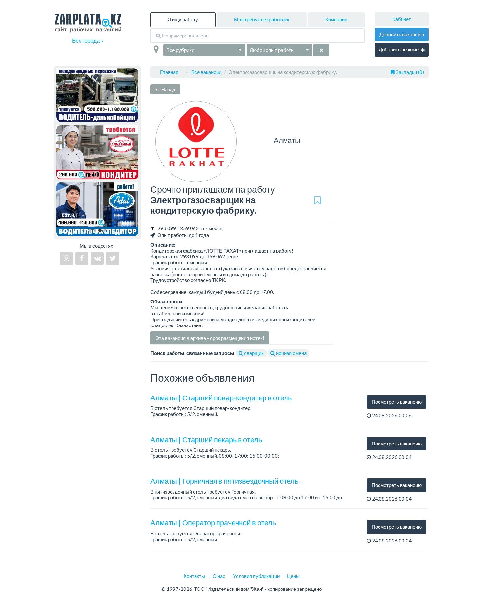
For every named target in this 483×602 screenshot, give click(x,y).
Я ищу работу (183, 19)
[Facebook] (81, 258)
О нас (219, 576)
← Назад (165, 89)
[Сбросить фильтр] (321, 50)
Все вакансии (206, 72)
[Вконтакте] (97, 258)
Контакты (194, 576)
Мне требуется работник (261, 19)
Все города (86, 40)
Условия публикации (256, 576)
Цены (293, 576)
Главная (169, 72)
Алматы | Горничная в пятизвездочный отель (224, 480)
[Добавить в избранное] (317, 200)
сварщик (253, 353)
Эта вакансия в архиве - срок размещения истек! (209, 338)
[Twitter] (112, 258)
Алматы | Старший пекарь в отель (206, 439)
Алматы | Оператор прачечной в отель (213, 522)
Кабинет (401, 19)
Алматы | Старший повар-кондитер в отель (221, 397)
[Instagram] (66, 258)
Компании (336, 19)
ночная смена (291, 353)
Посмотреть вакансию (397, 402)
